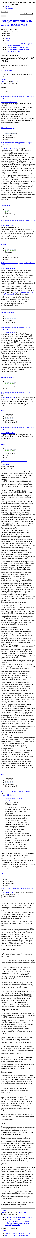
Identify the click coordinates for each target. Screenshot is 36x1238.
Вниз (2, 81)
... (22, 81)
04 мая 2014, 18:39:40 (8, 333)
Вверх (3, 1212)
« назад (3, 71)
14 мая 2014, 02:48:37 (8, 892)
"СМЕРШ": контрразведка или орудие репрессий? (18, 888)
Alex (2, 411)
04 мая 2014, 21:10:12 (8, 433)
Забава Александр (7, 128)
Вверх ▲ (29, 1233)
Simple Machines (23, 1235)
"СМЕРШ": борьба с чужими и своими (14, 461)
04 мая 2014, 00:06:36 (8, 268)
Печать (3, 79)
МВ (2, 874)
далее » (9, 71)
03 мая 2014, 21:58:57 (8, 225)
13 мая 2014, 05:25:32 (8, 464)
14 (24, 81)
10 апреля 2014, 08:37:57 (9, 148)
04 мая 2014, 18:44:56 (8, 397)
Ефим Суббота (6, 205)
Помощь (7, 1233)
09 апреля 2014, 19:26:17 (9, 102)
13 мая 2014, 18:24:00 (8, 795)
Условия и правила (18, 1233)
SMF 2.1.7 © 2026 (11, 1235)
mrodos (3, 244)
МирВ (3, 444)
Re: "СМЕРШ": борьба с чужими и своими (15, 791)
